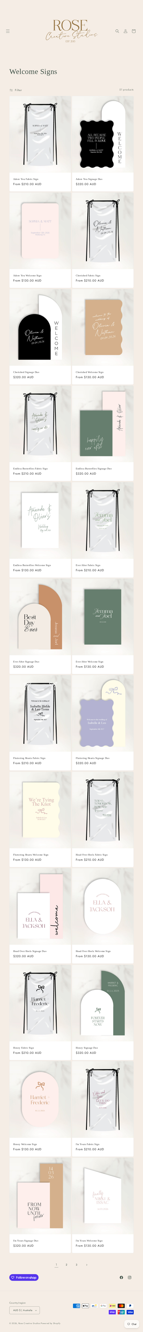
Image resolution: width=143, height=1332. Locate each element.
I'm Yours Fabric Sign (88, 1144)
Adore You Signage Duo (89, 179)
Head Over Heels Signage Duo (30, 951)
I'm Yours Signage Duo (26, 1240)
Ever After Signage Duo (26, 661)
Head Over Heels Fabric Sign (92, 854)
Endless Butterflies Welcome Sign (32, 565)
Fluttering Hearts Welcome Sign (31, 854)
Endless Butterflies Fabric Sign (30, 468)
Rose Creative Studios (29, 1323)
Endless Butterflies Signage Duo (94, 468)
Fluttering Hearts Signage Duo (92, 758)
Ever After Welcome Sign (90, 661)
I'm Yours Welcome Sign (89, 1240)
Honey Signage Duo (87, 1047)
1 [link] (56, 1264)
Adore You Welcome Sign (27, 275)
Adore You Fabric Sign (26, 179)
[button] (8, 31)
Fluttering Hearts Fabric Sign (29, 758)
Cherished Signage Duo (26, 372)
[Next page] (86, 1265)
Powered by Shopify (51, 1323)
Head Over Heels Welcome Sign (93, 951)
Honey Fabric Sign (23, 1047)
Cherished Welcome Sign (90, 372)
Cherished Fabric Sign (88, 275)
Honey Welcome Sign (25, 1144)
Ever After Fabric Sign (88, 565)
